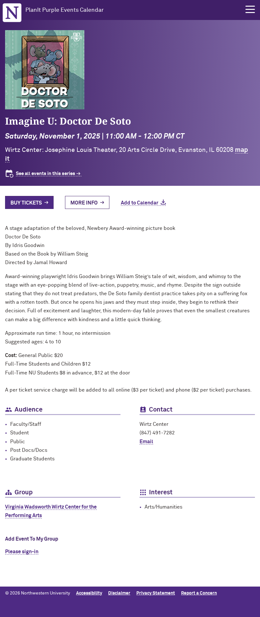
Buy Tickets (26, 202)
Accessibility (89, 593)
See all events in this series (45, 173)
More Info (84, 202)
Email (146, 441)
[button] (250, 9)
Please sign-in (21, 551)
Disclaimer (119, 593)
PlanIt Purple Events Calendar (64, 10)
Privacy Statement (155, 593)
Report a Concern (199, 593)
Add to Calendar (139, 202)
